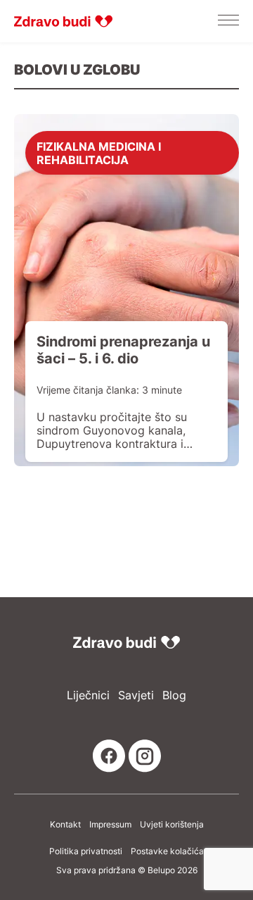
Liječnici (88, 695)
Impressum (110, 825)
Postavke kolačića (167, 851)
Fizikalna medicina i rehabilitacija (99, 152)
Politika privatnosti (85, 851)
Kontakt (65, 825)
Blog (174, 695)
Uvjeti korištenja (172, 825)
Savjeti (136, 695)
